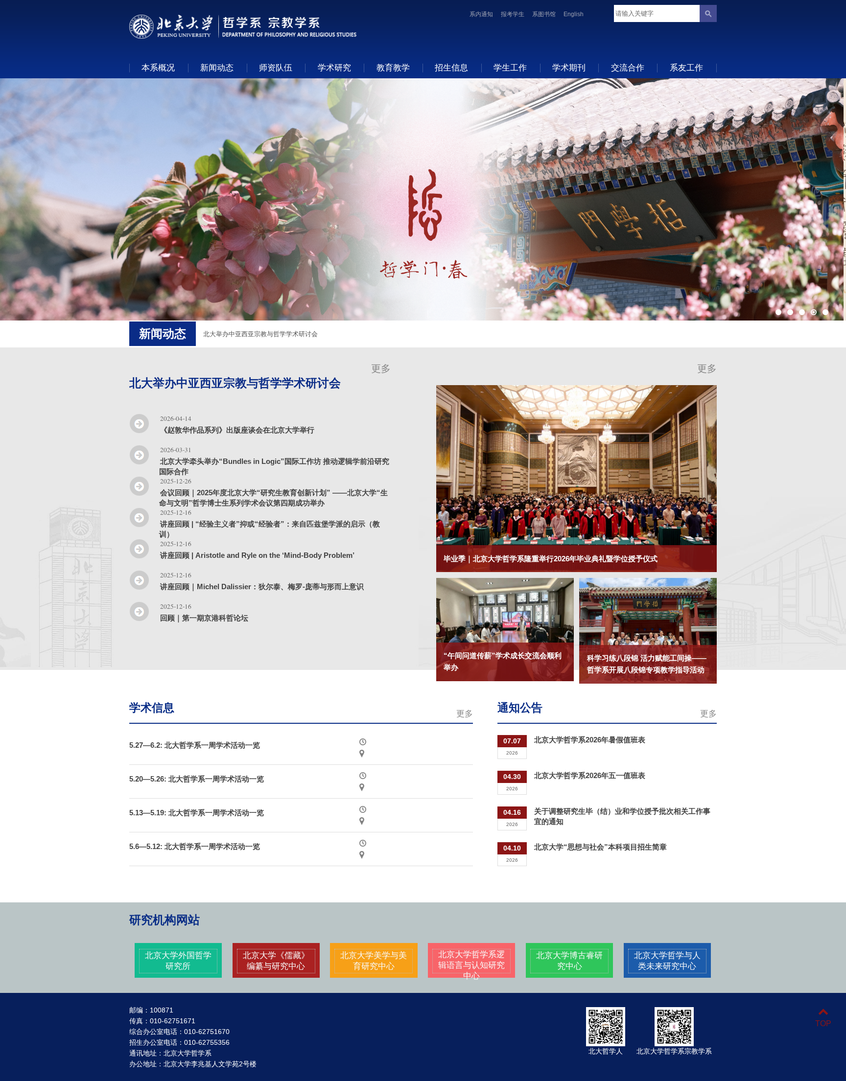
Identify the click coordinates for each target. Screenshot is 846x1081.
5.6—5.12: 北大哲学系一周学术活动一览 (194, 846)
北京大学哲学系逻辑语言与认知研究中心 (471, 965)
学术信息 (151, 707)
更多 (381, 368)
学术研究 (334, 67)
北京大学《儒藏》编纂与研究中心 (276, 960)
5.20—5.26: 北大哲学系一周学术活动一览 (196, 779)
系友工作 (686, 67)
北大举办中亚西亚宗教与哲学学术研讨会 (235, 383)
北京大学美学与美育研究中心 (373, 960)
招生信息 (451, 67)
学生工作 (510, 67)
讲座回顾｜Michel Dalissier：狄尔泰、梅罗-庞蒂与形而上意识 (262, 586)
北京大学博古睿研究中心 (569, 960)
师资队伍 (275, 67)
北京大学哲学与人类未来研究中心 (667, 960)
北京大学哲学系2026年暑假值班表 (589, 740)
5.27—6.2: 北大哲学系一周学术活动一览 (194, 745)
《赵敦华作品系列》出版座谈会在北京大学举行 (237, 430)
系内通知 (481, 14)
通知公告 (519, 707)
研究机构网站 (164, 920)
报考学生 (512, 14)
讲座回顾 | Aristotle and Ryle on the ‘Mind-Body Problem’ (257, 555)
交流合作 (627, 67)
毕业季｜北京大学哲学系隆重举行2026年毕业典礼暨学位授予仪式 (551, 558)
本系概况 (158, 67)
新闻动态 (217, 67)
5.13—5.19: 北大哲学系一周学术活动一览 (196, 812)
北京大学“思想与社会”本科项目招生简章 (600, 847)
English (574, 14)
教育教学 (393, 67)
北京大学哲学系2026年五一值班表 (589, 775)
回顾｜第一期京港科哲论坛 (204, 618)
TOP (823, 1023)
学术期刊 (569, 67)
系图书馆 (544, 14)
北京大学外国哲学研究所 (178, 960)
